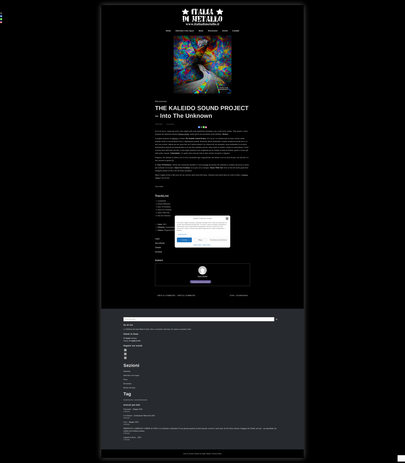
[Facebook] (199, 127)
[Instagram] (206, 127)
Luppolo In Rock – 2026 (132, 437)
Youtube (158, 247)
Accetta (184, 240)
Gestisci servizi (182, 234)
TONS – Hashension (239, 295)
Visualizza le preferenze (218, 240)
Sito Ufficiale (160, 243)
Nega (200, 240)
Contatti (235, 31)
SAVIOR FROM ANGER (140, 400)
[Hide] (1, 25)
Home (168, 31)
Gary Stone (170, 124)
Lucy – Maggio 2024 (130, 422)
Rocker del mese (129, 388)
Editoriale (126, 371)
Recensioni (213, 31)
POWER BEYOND (128, 400)
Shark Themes (206, 453)
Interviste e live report (185, 31)
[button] (227, 218)
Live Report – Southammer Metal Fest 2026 (139, 415)
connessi (130, 338)
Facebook (158, 251)
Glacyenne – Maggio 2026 (132, 409)
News (201, 31)
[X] (201, 127)
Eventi (225, 31)
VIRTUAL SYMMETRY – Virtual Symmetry (176, 295)
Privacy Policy (197, 244)
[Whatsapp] (204, 127)
